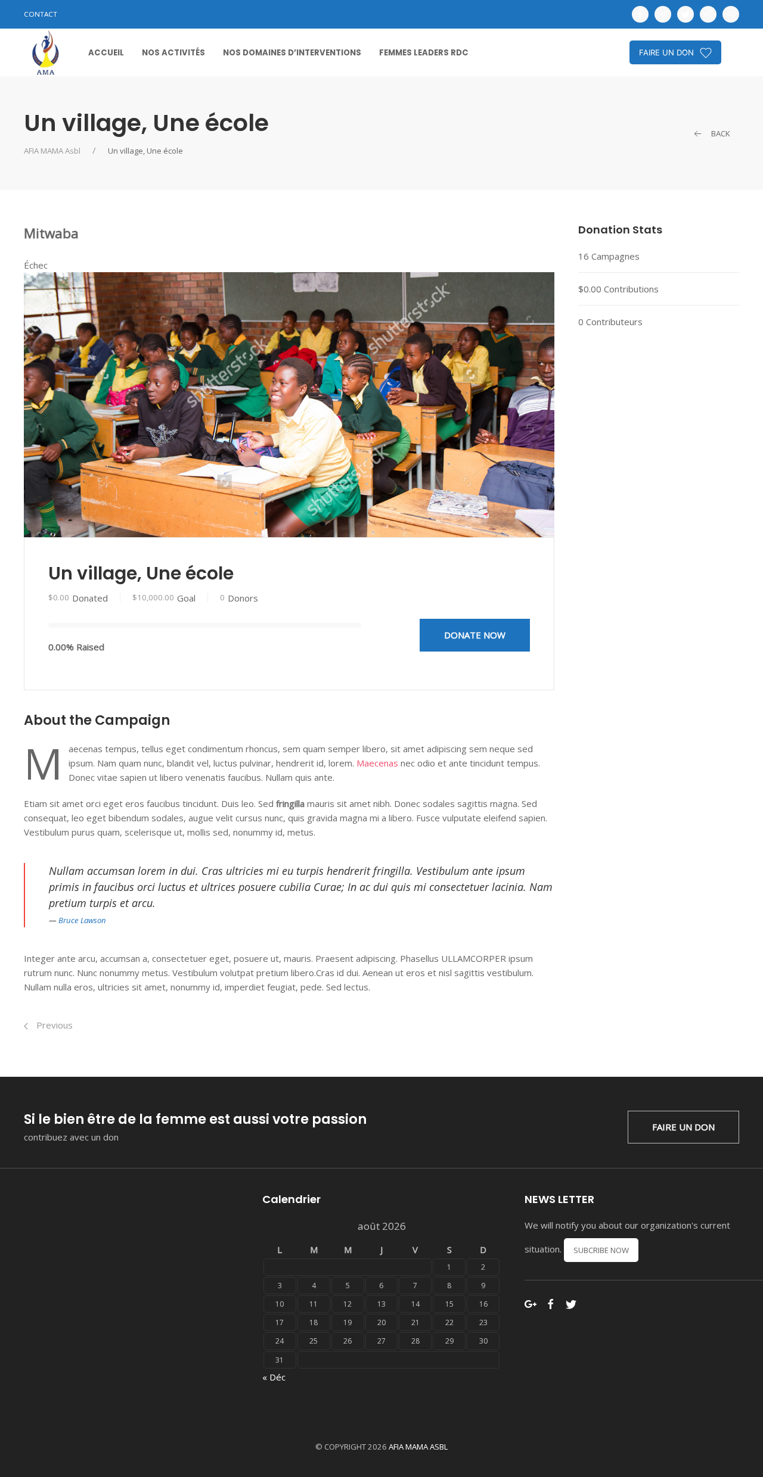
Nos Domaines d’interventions (292, 52)
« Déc (274, 1377)
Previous (53, 1025)
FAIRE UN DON (666, 52)
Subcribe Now (601, 1250)
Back (719, 133)
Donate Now (474, 635)
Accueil (106, 52)
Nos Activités (173, 52)
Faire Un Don (683, 1127)
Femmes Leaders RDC (424, 52)
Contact (40, 14)
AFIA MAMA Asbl (52, 150)
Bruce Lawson (82, 920)
